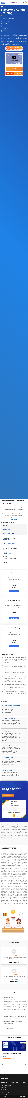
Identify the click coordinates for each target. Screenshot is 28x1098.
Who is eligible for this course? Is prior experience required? (12, 1022)
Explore (3, 2)
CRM (4, 1056)
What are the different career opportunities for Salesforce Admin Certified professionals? (14, 1017)
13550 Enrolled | (16, 15)
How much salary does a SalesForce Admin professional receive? (13, 1027)
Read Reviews (21, 15)
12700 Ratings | (10, 15)
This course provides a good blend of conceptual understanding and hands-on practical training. (13, 515)
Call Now (19, 73)
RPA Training (4, 1094)
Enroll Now (10, 73)
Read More (13, 519)
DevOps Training (5, 1089)
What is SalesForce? (8, 997)
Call (5, 1096)
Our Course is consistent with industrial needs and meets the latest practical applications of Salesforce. (14, 509)
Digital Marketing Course (7, 1092)
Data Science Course (6, 1085)
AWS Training (4, 1087)
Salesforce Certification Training (12, 1053)
